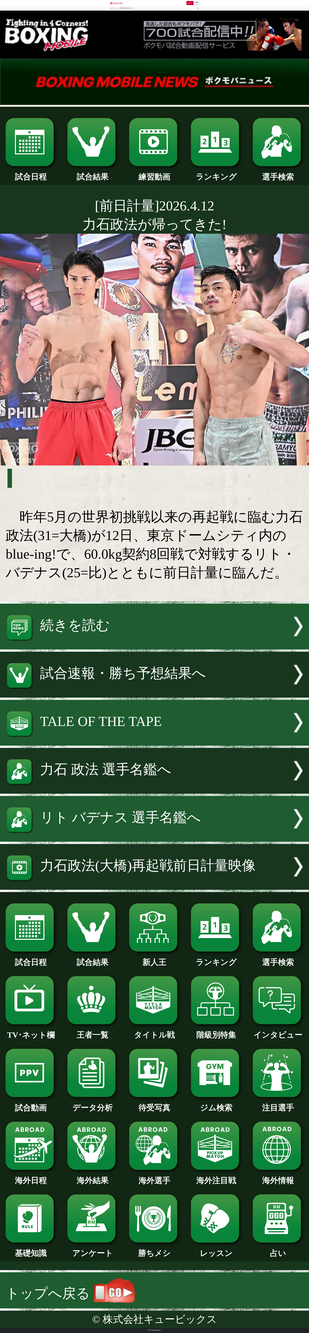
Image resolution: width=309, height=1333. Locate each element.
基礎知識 (31, 1253)
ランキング (216, 176)
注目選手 (278, 1107)
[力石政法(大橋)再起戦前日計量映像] (154, 885)
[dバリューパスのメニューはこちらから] (197, 3)
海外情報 (278, 1180)
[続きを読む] (154, 644)
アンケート (92, 1253)
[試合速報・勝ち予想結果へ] (154, 693)
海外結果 (93, 1180)
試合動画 (31, 1107)
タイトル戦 (154, 1034)
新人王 (154, 962)
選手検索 (278, 176)
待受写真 (154, 1107)
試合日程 (31, 176)
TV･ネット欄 (31, 1035)
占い (278, 1253)
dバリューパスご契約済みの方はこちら (122, 8)
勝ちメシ (154, 1253)
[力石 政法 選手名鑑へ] (154, 789)
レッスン (216, 1253)
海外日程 (31, 1180)
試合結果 (93, 176)
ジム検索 (216, 1107)
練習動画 (154, 176)
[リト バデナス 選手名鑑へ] (154, 837)
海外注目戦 (216, 1180)
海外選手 (154, 1180)
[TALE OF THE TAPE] (154, 741)
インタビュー (278, 1034)
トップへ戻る (50, 1293)
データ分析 (93, 1107)
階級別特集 (216, 1034)
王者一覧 (93, 1034)
